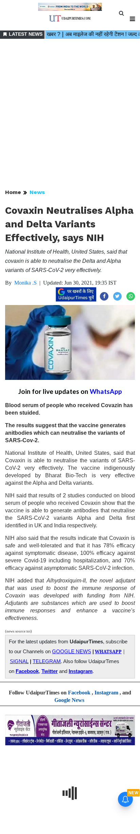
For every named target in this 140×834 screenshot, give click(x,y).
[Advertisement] (70, 114)
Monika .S (25, 283)
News (37, 192)
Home (13, 192)
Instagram (80, 671)
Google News (69, 700)
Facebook (27, 671)
